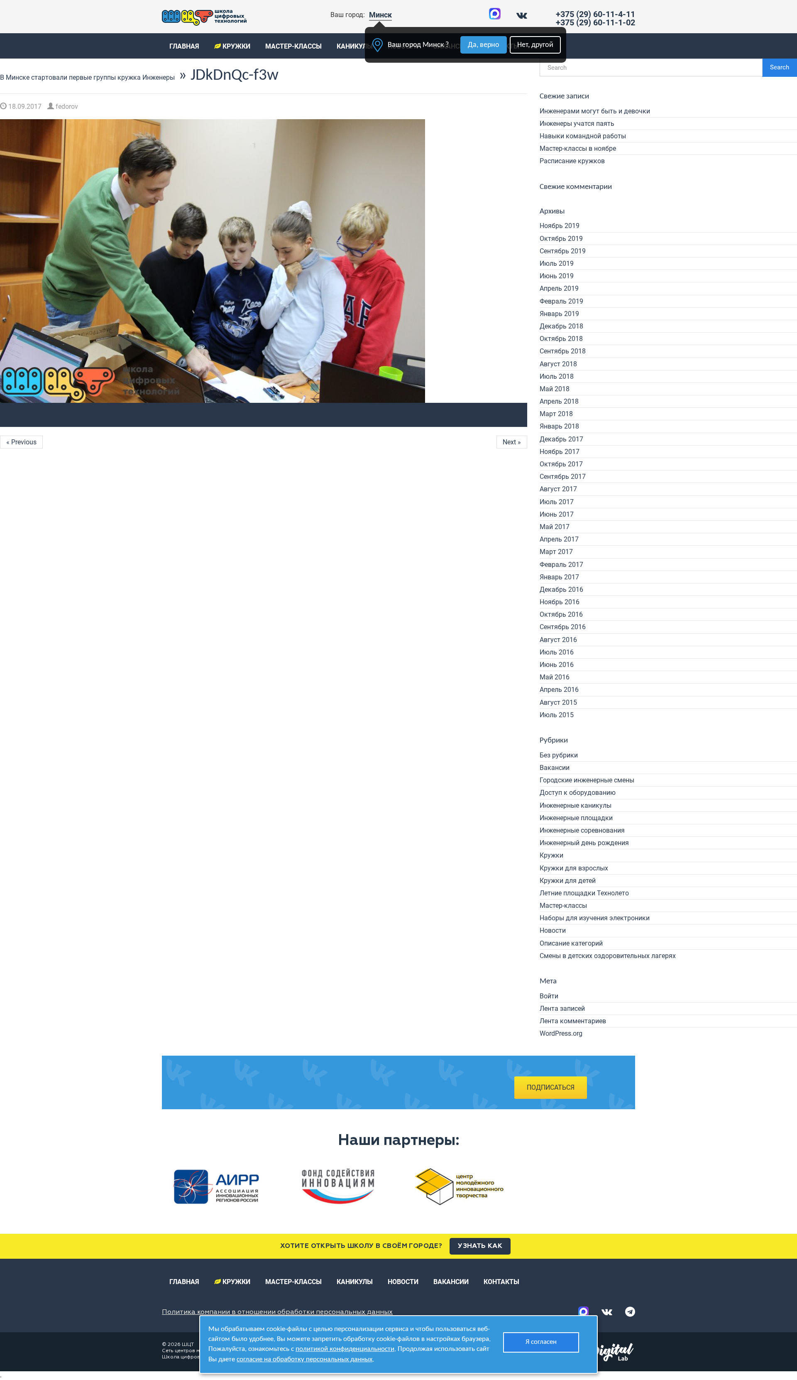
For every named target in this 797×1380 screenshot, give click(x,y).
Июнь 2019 (557, 276)
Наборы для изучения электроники (595, 918)
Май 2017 (555, 527)
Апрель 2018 (559, 401)
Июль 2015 (557, 715)
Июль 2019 (557, 263)
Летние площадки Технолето (584, 893)
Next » (512, 442)
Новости (553, 930)
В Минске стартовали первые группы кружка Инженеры (87, 77)
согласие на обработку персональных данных (304, 1359)
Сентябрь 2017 (563, 476)
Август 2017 (558, 489)
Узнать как (480, 1246)
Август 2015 (558, 702)
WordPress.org (561, 1033)
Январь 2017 (559, 577)
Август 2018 (558, 364)
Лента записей (562, 1008)
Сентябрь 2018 (563, 351)
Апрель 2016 (559, 690)
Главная (184, 46)
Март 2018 (556, 414)
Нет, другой (535, 45)
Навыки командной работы (583, 136)
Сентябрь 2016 (563, 627)
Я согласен (541, 1342)
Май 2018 (555, 389)
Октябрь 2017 (561, 464)
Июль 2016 (557, 652)
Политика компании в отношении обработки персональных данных (277, 1312)
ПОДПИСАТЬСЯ (551, 1087)
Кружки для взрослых (574, 868)
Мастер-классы (293, 46)
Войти (549, 996)
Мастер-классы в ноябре (578, 148)
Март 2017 (556, 552)
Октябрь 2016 (561, 614)
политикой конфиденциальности (345, 1349)
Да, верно (483, 45)
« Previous (21, 442)
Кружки (235, 46)
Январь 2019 (559, 314)
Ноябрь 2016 (559, 602)
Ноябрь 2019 (559, 226)
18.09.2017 (24, 106)
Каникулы (355, 46)
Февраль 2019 (561, 301)
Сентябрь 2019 (563, 251)
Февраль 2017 (561, 565)
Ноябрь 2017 (559, 452)
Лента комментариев (573, 1021)
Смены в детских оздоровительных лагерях (608, 956)
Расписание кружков (572, 161)
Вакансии (555, 768)
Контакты (501, 1282)
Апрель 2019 (559, 288)
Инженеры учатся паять (577, 123)
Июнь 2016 (557, 665)
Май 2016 (555, 677)
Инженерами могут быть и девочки (595, 111)
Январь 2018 (559, 426)
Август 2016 (558, 640)
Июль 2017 (557, 502)
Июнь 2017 (557, 514)
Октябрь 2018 (561, 339)
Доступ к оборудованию (578, 793)
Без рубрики (559, 755)
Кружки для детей (568, 881)
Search (779, 67)
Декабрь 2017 (561, 439)
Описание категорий (571, 943)
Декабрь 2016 (561, 589)
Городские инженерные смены (587, 780)
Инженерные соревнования (582, 830)
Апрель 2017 (559, 539)
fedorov (66, 106)
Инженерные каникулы (575, 805)
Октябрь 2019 (561, 239)
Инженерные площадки (576, 818)
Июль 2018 (557, 376)
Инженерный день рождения (584, 843)
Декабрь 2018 (561, 326)
